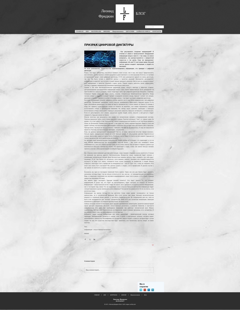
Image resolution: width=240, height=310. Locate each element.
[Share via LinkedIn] (94, 239)
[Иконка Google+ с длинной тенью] (145, 290)
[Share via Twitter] (90, 239)
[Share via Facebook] (85, 239)
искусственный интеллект (102, 229)
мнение (86, 233)
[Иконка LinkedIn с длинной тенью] (153, 290)
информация (88, 229)
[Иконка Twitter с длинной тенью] (141, 290)
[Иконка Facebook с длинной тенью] (149, 290)
